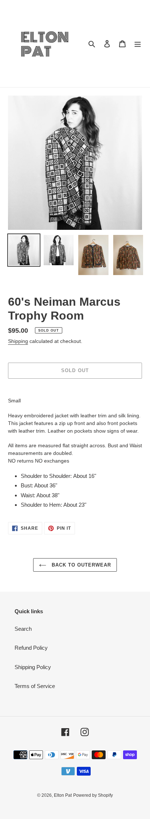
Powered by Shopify (93, 795)
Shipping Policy (33, 667)
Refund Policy (31, 648)
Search (23, 629)
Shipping (18, 341)
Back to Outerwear (80, 565)
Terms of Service (35, 686)
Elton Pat (63, 795)
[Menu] (137, 43)
